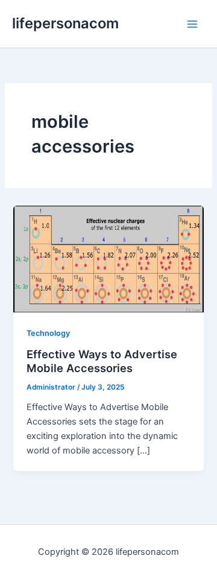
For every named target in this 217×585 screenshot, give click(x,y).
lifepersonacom (65, 23)
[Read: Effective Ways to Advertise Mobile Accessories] (108, 258)
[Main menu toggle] (192, 24)
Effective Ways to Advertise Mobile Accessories (102, 361)
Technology (48, 333)
